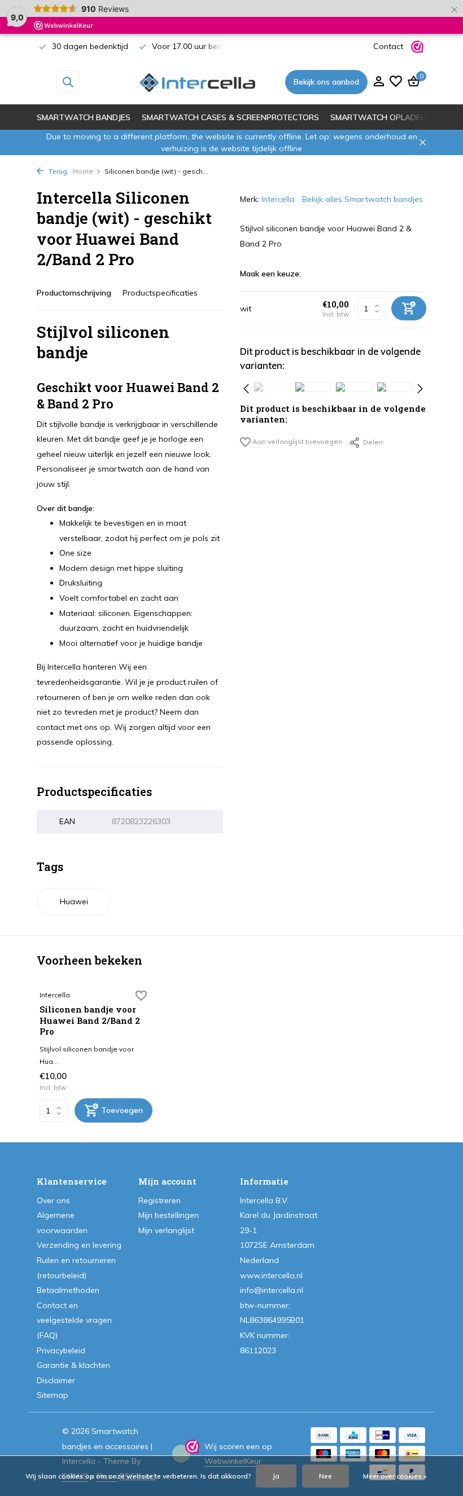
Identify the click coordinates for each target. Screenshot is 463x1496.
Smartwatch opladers (380, 117)
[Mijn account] (378, 82)
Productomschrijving (74, 293)
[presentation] (246, 387)
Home (83, 171)
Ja (276, 1476)
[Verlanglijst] (396, 82)
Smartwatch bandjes (83, 117)
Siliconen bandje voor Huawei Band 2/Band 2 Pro (90, 1020)
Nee (325, 1476)
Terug (56, 171)
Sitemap (52, 1395)
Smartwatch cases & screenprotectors (230, 117)
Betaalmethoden (68, 1290)
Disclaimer (56, 1380)
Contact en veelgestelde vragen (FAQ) (74, 1320)
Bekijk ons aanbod (326, 82)
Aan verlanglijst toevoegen (296, 441)
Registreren (159, 1200)
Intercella (278, 199)
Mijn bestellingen (168, 1215)
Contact (388, 46)
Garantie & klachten (73, 1365)
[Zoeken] (67, 82)
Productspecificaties (160, 293)
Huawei (74, 901)
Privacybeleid (61, 1350)
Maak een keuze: (270, 274)
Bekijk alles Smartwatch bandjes (362, 199)
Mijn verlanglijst (166, 1230)
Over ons (53, 1200)
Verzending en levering (79, 1245)
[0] (412, 82)
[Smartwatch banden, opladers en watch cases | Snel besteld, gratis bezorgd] (197, 81)
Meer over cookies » (395, 1476)
